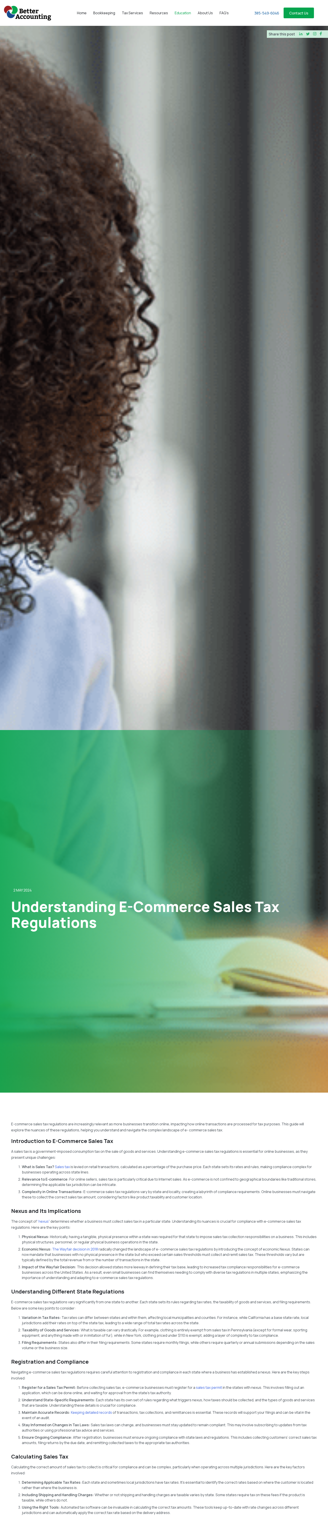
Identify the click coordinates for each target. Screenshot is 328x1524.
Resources (159, 12)
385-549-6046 (266, 13)
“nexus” (43, 1221)
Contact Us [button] (298, 13)
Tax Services (132, 12)
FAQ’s (224, 12)
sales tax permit (209, 1387)
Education (183, 12)
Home (82, 12)
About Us (205, 12)
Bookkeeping (104, 12)
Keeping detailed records (91, 1412)
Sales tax (62, 1166)
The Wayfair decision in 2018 (75, 1249)
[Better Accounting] (27, 12)
